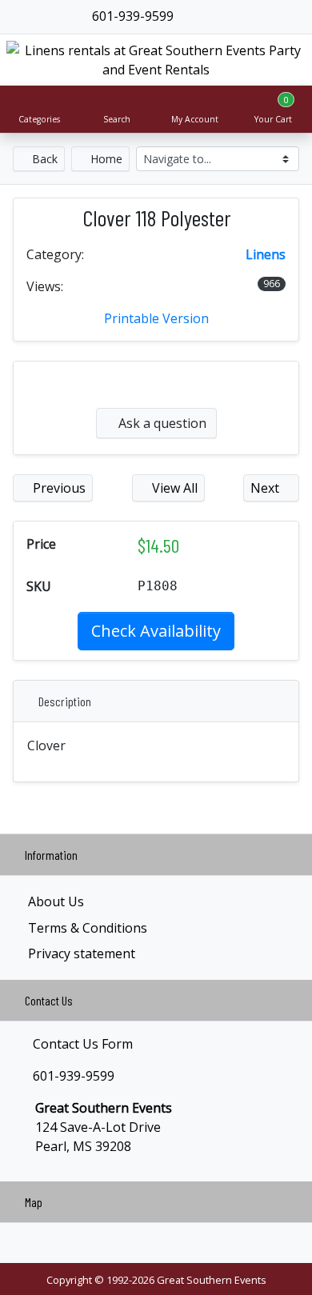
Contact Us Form (81, 1044)
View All (173, 488)
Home (104, 158)
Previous (58, 488)
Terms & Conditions (87, 928)
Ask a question (160, 423)
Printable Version (156, 318)
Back (43, 158)
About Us (56, 901)
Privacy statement (81, 953)
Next (266, 488)
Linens (266, 254)
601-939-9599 (131, 16)
